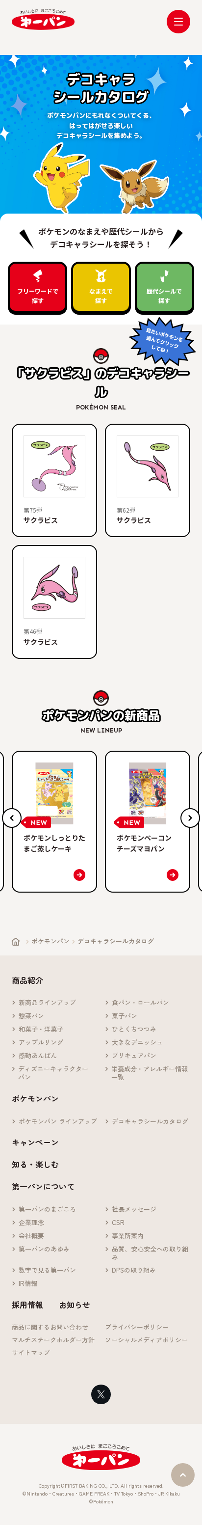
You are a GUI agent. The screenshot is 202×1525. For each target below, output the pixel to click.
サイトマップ (31, 1353)
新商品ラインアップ (47, 1003)
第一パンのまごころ (47, 1209)
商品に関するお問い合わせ (50, 1327)
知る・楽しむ (35, 1164)
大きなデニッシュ (137, 1042)
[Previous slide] (12, 818)
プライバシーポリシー (137, 1327)
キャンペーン (35, 1142)
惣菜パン (31, 1016)
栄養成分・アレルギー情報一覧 (149, 1073)
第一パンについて (43, 1186)
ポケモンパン (50, 941)
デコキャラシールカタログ (150, 1121)
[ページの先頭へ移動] (183, 1475)
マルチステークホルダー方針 (53, 1340)
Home (16, 942)
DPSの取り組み (134, 1270)
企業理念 (31, 1223)
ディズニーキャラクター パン (56, 1073)
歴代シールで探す (164, 295)
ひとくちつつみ (134, 1029)
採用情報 (27, 1304)
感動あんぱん (38, 1056)
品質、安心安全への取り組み (150, 1253)
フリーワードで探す (37, 295)
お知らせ (74, 1304)
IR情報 (28, 1284)
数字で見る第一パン (47, 1270)
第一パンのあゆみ (44, 1249)
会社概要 (31, 1236)
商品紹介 (27, 980)
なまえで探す (101, 295)
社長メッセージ (134, 1209)
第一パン (43, 19)
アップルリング (41, 1042)
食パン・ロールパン (140, 1003)
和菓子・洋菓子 (41, 1029)
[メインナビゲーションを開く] (178, 21)
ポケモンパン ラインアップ (58, 1121)
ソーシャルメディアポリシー (146, 1340)
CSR (118, 1223)
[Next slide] (190, 818)
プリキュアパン (134, 1056)
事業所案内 (128, 1236)
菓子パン (124, 1016)
